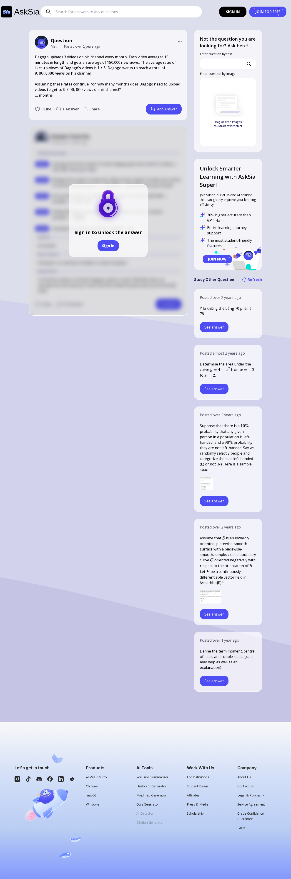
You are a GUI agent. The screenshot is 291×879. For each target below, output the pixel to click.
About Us (244, 777)
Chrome (92, 786)
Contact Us (245, 786)
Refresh (255, 279)
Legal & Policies (249, 795)
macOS (91, 795)
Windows (92, 804)
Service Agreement (251, 804)
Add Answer (167, 109)
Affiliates (193, 795)
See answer (214, 327)
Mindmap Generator (151, 795)
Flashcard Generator (151, 786)
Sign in (108, 245)
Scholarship (195, 813)
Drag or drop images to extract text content (228, 124)
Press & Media (197, 804)
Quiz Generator (147, 804)
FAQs (241, 828)
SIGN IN (233, 11)
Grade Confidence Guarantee (250, 816)
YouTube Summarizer (152, 777)
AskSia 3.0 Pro (96, 777)
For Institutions (198, 777)
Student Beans (197, 786)
